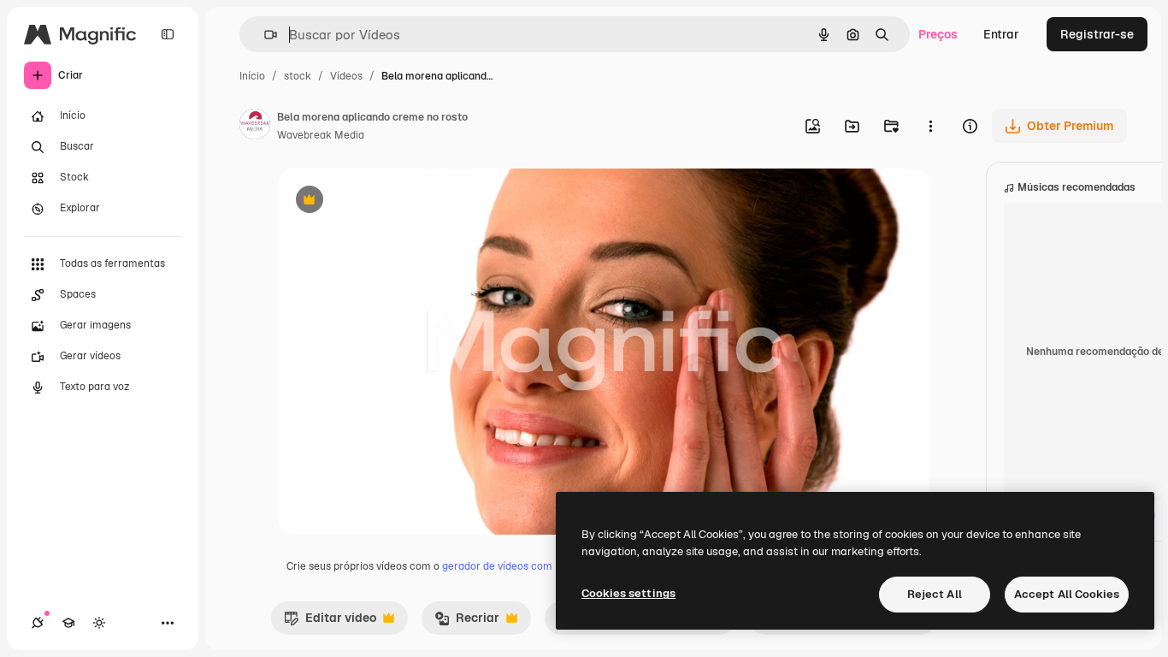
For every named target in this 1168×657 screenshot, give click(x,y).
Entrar (1001, 34)
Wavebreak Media (320, 135)
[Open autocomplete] (263, 34)
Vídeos (346, 76)
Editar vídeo (330, 622)
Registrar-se (1097, 34)
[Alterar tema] (99, 622)
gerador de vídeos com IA (503, 566)
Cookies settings (628, 593)
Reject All (934, 594)
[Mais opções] (930, 126)
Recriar (466, 622)
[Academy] (68, 622)
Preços (938, 34)
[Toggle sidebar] (167, 34)
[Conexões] (37, 622)
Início (252, 76)
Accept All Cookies (1066, 594)
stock (297, 76)
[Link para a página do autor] (254, 127)
